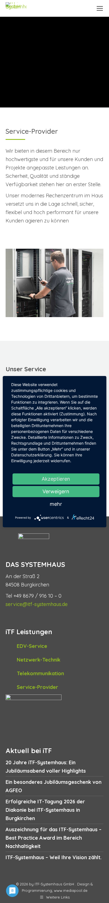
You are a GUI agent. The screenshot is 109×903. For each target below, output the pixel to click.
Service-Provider (37, 687)
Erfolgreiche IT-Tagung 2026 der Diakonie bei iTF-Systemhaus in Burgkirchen (45, 809)
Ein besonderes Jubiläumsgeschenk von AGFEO (53, 786)
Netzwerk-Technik (38, 660)
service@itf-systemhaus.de (37, 604)
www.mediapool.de (70, 890)
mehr (56, 504)
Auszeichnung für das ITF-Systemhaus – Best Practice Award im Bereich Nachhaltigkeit (53, 837)
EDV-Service (32, 646)
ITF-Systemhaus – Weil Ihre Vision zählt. (53, 857)
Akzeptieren (56, 479)
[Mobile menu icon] (99, 8)
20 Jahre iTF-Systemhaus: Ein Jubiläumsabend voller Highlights (46, 766)
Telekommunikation (40, 673)
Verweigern (55, 491)
